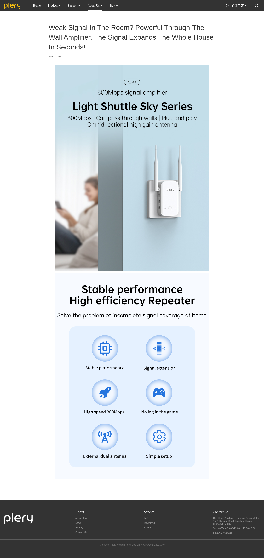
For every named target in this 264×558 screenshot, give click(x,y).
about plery (81, 518)
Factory (79, 527)
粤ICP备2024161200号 (152, 545)
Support (72, 5)
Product (52, 5)
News (78, 523)
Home (37, 5)
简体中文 (237, 5)
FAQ (146, 518)
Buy (112, 5)
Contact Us (81, 532)
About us (94, 5)
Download (149, 523)
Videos (147, 527)
